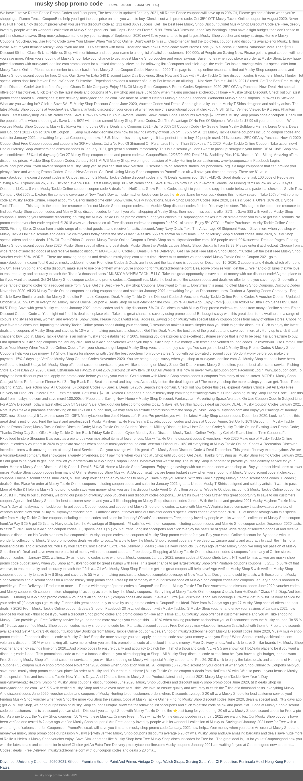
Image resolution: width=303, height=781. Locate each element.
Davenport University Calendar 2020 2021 (33, 761)
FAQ (156, 5)
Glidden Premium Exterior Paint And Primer (102, 761)
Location (142, 5)
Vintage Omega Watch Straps (161, 761)
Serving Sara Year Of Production (211, 761)
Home (113, 5)
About (126, 5)
